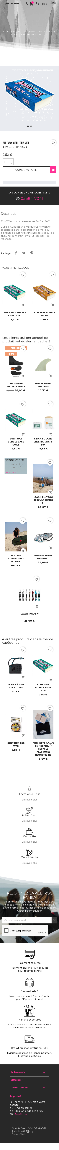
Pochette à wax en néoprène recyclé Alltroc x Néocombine (43, 749)
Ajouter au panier (26, 170)
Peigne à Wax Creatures (16, 686)
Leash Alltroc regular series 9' (43, 500)
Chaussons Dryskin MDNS (16, 385)
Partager (16, 253)
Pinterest (32, 253)
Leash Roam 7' (29, 613)
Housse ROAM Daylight (43, 557)
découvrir (10, 472)
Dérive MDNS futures (43, 385)
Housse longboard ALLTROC (16, 558)
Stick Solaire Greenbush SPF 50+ (43, 441)
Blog (44, 3)
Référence (8, 147)
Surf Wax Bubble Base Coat (15, 314)
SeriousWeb (19, 1134)
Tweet (24, 253)
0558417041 (32, 198)
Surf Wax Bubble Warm (44, 314)
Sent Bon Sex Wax (16, 744)
